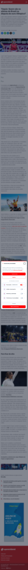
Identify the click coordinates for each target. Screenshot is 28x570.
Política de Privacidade (17, 270)
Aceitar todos (14, 273)
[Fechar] (25, 263)
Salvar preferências (15, 306)
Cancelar (14, 303)
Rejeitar (14, 277)
